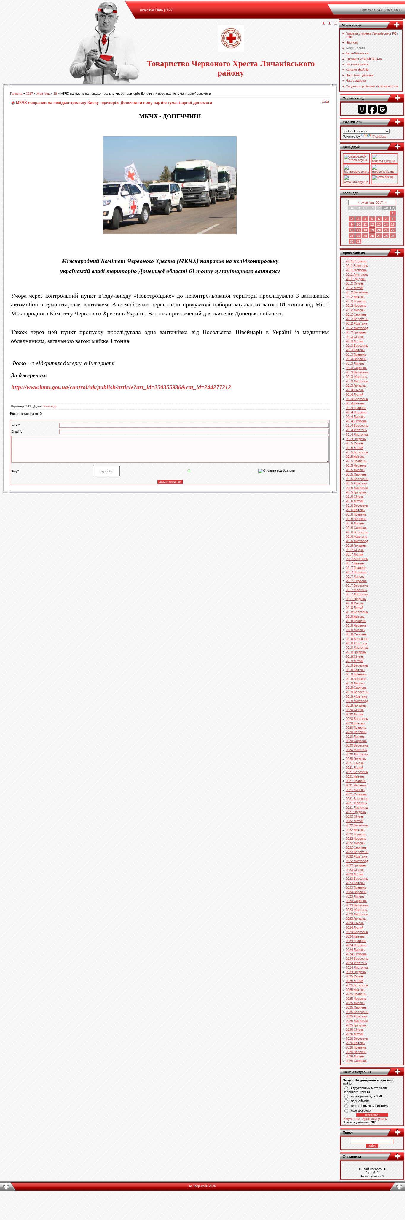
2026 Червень (356, 1052)
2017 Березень (357, 559)
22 (392, 230)
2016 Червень (356, 519)
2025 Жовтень (356, 1016)
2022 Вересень (357, 852)
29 (392, 235)
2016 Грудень (356, 545)
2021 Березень (357, 772)
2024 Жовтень (356, 963)
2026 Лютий (354, 1034)
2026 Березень (357, 1038)
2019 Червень (356, 678)
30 (351, 241)
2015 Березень (357, 452)
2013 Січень (355, 336)
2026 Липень (355, 1056)
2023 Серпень (356, 901)
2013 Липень (355, 363)
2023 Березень (357, 878)
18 (365, 230)
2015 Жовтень (356, 483)
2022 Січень (355, 816)
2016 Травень (356, 514)
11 (365, 224)
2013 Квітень (355, 350)
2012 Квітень (355, 296)
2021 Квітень (355, 776)
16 (351, 230)
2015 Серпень (356, 474)
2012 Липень (355, 310)
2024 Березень (357, 932)
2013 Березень (357, 345)
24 (358, 235)
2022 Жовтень (356, 856)
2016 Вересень (357, 532)
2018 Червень (356, 625)
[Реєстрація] (329, 23)
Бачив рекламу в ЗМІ (366, 1096)
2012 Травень (356, 301)
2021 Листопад (357, 807)
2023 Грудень (356, 918)
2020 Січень (355, 710)
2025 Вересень (357, 1012)
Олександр (49, 406)
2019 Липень (355, 683)
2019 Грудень (356, 705)
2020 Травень (356, 727)
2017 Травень (356, 567)
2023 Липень (355, 896)
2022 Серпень (356, 847)
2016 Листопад (357, 541)
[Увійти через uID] (362, 109)
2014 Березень (357, 399)
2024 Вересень (357, 958)
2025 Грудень (356, 1025)
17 (358, 230)
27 (379, 235)
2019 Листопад (357, 701)
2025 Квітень (355, 989)
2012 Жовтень (356, 323)
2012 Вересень (357, 319)
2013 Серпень (356, 368)
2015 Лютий (354, 448)
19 (55, 93)
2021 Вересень (357, 798)
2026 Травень (356, 1047)
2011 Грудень (356, 279)
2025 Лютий (354, 981)
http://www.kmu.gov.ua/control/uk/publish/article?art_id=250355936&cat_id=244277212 (121, 387)
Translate (379, 136)
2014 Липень (355, 416)
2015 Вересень (357, 479)
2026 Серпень (356, 1060)
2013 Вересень (357, 372)
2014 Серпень (356, 421)
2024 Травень (356, 941)
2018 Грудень (356, 652)
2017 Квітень (355, 563)
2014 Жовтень (356, 430)
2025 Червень (356, 998)
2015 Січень (355, 443)
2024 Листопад (357, 967)
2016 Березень (357, 505)
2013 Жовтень (356, 376)
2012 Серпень (356, 314)
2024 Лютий (354, 927)
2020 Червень (356, 732)
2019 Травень (356, 674)
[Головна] (323, 23)
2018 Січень (355, 603)
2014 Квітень (355, 403)
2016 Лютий (354, 501)
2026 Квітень (355, 1043)
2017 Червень (356, 572)
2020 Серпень (356, 741)
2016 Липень (355, 523)
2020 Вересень (357, 745)
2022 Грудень (356, 865)
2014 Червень (356, 412)
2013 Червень (356, 359)
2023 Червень (356, 892)
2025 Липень (355, 1003)
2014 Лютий (354, 394)
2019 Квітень (355, 670)
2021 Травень (356, 781)
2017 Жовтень (356, 590)
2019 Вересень (357, 692)
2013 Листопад (357, 381)
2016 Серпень (356, 527)
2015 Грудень (356, 492)
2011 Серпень (356, 261)
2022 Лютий (354, 821)
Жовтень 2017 (372, 202)
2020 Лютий (354, 714)
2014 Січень (355, 390)
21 (386, 230)
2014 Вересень (357, 425)
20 (379, 230)
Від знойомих (360, 1101)
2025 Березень (357, 985)
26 (372, 235)
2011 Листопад (357, 274)
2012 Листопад (357, 328)
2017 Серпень (356, 581)
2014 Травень (356, 408)
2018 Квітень (355, 616)
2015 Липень (355, 470)
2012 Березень (357, 292)
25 (365, 235)
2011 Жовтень (356, 270)
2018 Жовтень (356, 643)
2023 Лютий (354, 874)
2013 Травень (356, 354)
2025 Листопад (357, 1020)
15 (392, 224)
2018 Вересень (357, 638)
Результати (351, 1119)
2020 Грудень (356, 758)
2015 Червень (356, 465)
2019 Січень (355, 656)
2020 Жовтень (356, 750)
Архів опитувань (374, 1119)
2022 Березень (357, 825)
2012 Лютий (354, 288)
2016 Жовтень (356, 536)
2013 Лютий (354, 341)
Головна (16, 93)
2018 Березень (357, 612)
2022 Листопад (357, 861)
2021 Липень (355, 790)
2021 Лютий (354, 767)
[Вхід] (335, 23)
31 (358, 241)
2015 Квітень (355, 456)
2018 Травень (356, 621)
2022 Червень (356, 838)
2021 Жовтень (356, 803)
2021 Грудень (356, 812)
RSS (169, 10)
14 (386, 224)
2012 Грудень (356, 332)
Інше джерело (360, 1110)
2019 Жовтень (356, 696)
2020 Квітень (355, 723)
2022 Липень (355, 843)
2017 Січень (355, 550)
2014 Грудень (356, 439)
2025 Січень (355, 976)
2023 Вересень (357, 905)
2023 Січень (355, 869)
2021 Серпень (356, 794)
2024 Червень (356, 945)
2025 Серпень (356, 1007)
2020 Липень (355, 736)
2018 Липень (355, 630)
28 (386, 235)
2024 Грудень (356, 972)
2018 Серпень (356, 634)
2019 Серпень (356, 687)
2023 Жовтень (356, 909)
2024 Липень (355, 949)
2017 (29, 93)
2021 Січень (355, 763)
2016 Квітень (355, 510)
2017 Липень (355, 576)
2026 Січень (355, 1029)
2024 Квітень (355, 936)
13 (379, 224)
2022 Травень (356, 834)
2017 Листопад (357, 594)
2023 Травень (356, 887)
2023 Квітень (355, 883)
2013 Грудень (356, 385)
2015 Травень (356, 461)
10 (358, 224)
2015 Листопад (357, 487)
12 (372, 224)
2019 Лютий (354, 661)
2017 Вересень (357, 585)
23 (351, 235)
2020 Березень (357, 718)
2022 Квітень (355, 829)
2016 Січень (355, 496)
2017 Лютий (354, 554)
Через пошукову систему (369, 1105)
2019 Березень (357, 665)
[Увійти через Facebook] (372, 109)
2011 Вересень (357, 265)
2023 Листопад (357, 914)
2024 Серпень (356, 954)
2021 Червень (356, 785)
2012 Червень (356, 305)
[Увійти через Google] (382, 109)
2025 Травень (356, 994)
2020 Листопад (357, 754)
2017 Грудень (356, 599)
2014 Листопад (357, 434)
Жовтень (43, 93)
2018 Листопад (357, 647)
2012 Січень (355, 283)
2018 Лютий (354, 607)
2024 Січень (355, 923)
